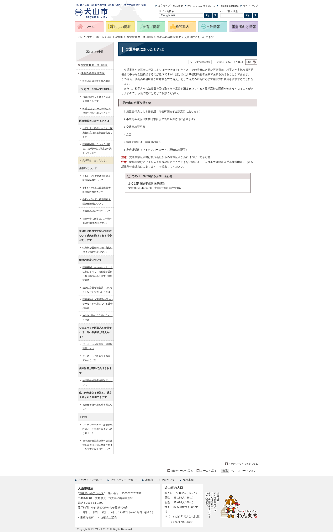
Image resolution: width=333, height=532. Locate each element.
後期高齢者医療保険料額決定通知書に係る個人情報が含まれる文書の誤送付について (97, 445)
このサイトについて (90, 479)
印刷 (248, 62)
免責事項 (188, 479)
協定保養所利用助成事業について (97, 406)
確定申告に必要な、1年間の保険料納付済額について (97, 220)
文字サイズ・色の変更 (170, 5)
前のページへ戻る (182, 470)
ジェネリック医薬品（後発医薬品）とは (97, 346)
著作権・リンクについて (160, 479)
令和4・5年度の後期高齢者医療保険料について (96, 201)
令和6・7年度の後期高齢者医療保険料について (96, 189)
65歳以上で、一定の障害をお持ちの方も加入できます (96, 110)
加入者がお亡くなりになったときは (97, 317)
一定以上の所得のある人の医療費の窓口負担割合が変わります (97, 132)
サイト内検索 (166, 11)
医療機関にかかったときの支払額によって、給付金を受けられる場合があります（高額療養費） (97, 273)
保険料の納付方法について (96, 211)
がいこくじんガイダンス (201, 5)
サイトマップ (250, 5)
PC (232, 470)
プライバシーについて (123, 479)
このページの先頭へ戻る (243, 463)
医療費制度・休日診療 (140, 37)
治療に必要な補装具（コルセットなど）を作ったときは (97, 289)
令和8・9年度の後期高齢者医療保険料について (96, 178)
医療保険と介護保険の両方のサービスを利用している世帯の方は (97, 303)
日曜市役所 (87, 517)
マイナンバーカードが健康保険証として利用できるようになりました (97, 429)
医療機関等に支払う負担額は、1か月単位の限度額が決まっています (97, 148)
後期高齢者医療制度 (169, 37)
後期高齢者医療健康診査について (97, 382)
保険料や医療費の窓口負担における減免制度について (97, 249)
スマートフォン (247, 470)
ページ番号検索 (229, 11)
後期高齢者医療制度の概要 (96, 81)
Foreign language (229, 5)
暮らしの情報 (115, 37)
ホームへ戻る (208, 470)
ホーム (100, 37)
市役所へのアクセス (91, 493)
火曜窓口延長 (109, 517)
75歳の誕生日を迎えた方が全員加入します (96, 99)
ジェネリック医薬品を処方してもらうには (97, 358)
